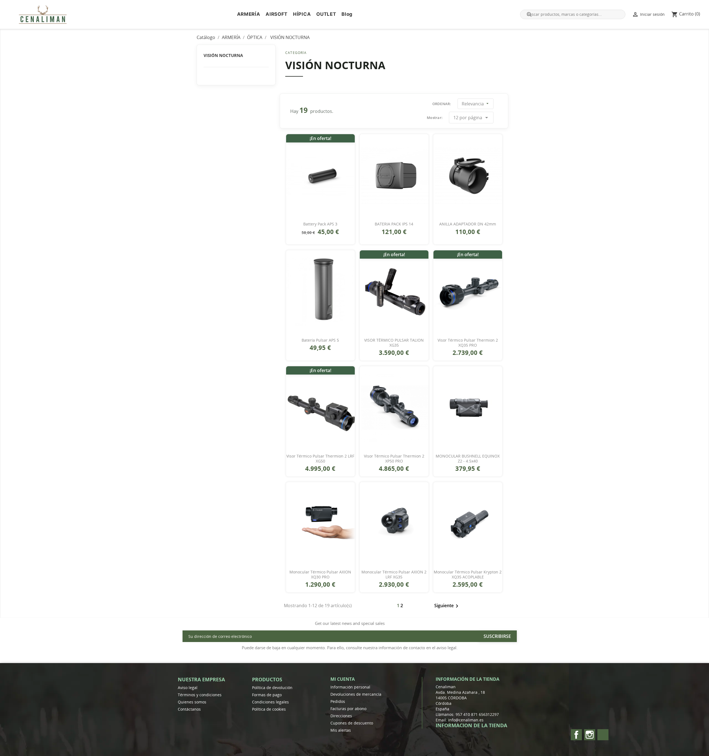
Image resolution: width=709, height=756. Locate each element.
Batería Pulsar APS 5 (320, 340)
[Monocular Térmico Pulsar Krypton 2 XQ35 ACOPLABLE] (467, 523)
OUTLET (326, 14)
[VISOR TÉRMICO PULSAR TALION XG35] (394, 291)
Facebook (576, 734)
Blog (347, 14)
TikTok (602, 734)
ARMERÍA (248, 14)
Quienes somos (192, 702)
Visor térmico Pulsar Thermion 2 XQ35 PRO (468, 343)
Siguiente (447, 606)
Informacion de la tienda (471, 725)
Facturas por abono (348, 708)
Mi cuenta (342, 679)
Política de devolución (272, 687)
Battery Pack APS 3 (320, 224)
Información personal (350, 687)
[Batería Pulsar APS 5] (320, 291)
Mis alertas (340, 730)
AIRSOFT (276, 14)
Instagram (589, 734)
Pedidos (337, 701)
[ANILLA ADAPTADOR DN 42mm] (467, 175)
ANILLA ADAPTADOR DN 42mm (467, 224)
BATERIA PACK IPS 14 (394, 224)
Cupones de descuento (351, 723)
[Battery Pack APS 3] (320, 175)
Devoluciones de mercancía (355, 694)
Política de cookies (269, 709)
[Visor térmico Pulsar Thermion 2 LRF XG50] (320, 407)
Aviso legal (187, 687)
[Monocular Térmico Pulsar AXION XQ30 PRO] (320, 523)
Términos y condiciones (200, 694)
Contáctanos (189, 709)
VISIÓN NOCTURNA (223, 55)
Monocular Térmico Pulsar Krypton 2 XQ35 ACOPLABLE (468, 575)
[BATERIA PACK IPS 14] (394, 175)
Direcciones (341, 715)
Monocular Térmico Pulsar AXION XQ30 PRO (320, 575)
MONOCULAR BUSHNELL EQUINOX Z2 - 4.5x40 (468, 459)
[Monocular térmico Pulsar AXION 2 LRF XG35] (394, 523)
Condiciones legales (270, 702)
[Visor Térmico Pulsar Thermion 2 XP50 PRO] (394, 407)
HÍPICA (302, 14)
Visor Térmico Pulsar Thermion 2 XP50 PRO (394, 459)
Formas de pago (267, 694)
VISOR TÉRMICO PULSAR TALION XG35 (394, 343)
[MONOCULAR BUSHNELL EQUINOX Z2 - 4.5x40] (467, 407)
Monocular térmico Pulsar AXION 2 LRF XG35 (394, 575)
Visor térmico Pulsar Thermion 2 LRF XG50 (320, 459)
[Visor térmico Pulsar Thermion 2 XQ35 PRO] (467, 291)
